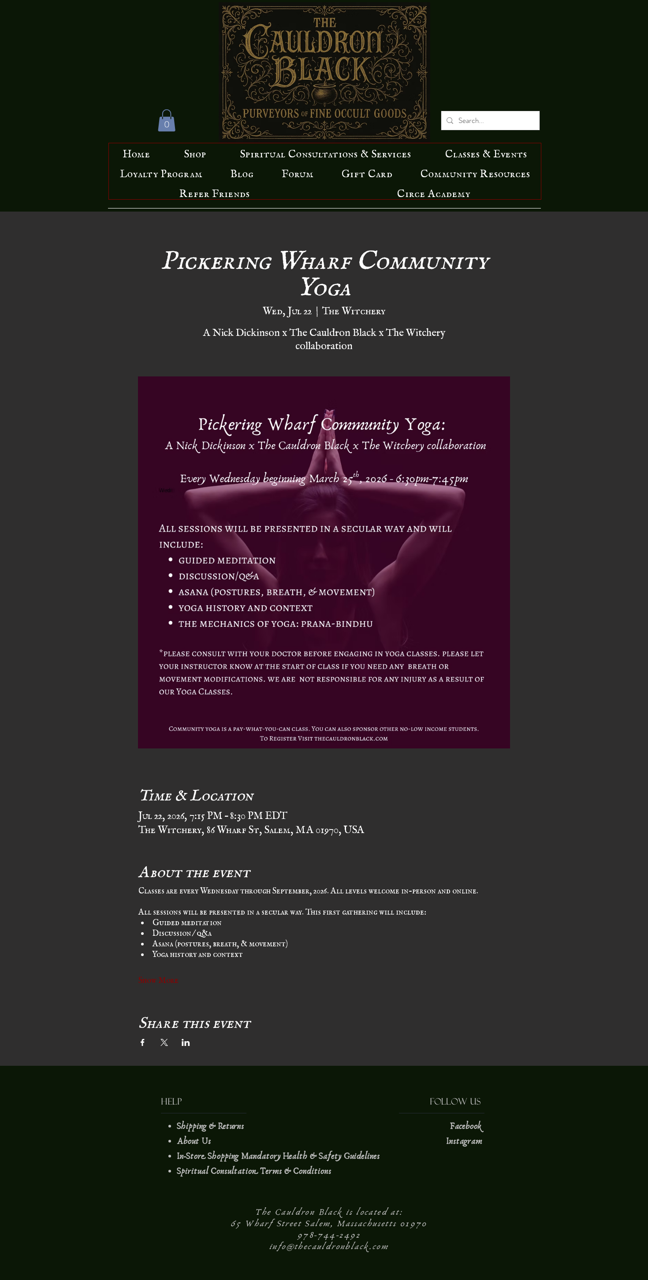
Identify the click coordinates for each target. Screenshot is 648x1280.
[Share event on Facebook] (142, 1042)
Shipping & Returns (211, 1126)
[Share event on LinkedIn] (186, 1042)
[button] (166, 120)
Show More (158, 978)
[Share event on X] (164, 1042)
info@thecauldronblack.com (328, 1246)
